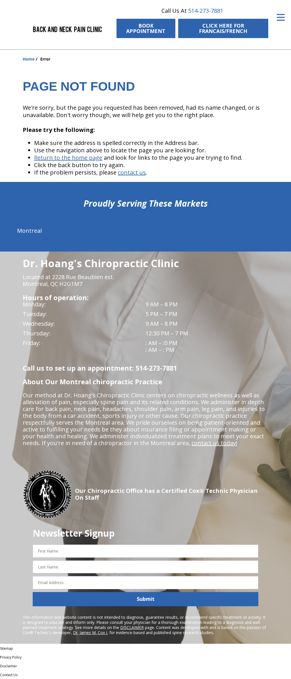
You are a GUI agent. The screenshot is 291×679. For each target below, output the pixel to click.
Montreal (29, 230)
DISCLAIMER (132, 627)
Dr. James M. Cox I (90, 632)
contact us (132, 172)
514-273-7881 (205, 10)
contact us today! (214, 443)
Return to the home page (68, 157)
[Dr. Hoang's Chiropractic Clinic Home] (67, 30)
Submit (146, 598)
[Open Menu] (280, 17)
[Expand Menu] (100, 13)
